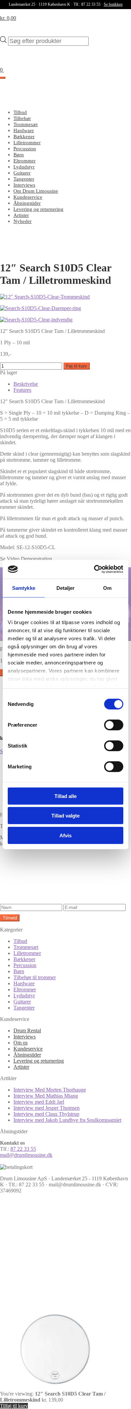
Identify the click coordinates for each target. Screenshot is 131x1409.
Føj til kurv (76, 366)
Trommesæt (25, 124)
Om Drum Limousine (35, 191)
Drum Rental (27, 1030)
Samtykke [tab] (23, 588)
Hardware (23, 130)
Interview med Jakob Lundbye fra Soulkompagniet (67, 1120)
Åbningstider (27, 203)
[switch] (113, 724)
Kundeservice (27, 197)
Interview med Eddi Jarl (38, 1102)
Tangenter (23, 179)
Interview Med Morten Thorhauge (49, 1090)
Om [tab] (107, 588)
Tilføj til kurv (14, 1406)
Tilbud (20, 112)
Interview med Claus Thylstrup (46, 1114)
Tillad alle (65, 796)
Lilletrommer (27, 142)
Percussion (24, 148)
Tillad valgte (65, 815)
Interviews (24, 185)
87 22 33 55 (23, 1149)
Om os (20, 1042)
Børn (18, 154)
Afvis (65, 835)
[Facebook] (50, 1248)
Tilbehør (22, 118)
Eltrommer (24, 160)
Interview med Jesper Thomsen (46, 1108)
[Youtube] (50, 1299)
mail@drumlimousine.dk (26, 1155)
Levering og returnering (38, 209)
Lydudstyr (24, 166)
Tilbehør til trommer (34, 977)
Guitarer (22, 173)
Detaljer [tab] (65, 588)
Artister (21, 215)
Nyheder (22, 221)
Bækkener (24, 136)
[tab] (25, 384)
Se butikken (113, 4)
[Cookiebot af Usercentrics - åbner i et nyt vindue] (94, 569)
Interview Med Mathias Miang (45, 1096)
